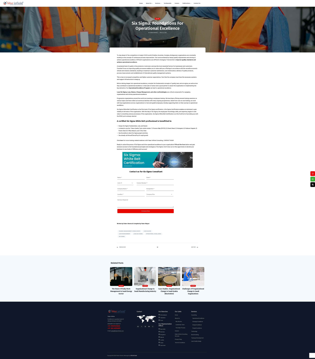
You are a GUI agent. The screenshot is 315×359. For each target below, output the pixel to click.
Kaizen (145, 126)
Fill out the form (180, 144)
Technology (194, 331)
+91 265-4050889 (114, 328)
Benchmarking (195, 334)
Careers (177, 331)
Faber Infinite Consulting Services (181, 335)
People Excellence (197, 328)
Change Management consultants (129, 231)
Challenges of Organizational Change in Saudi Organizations (193, 291)
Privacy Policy (178, 339)
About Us (177, 318)
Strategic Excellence (197, 321)
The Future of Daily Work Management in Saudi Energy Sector (121, 291)
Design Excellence (197, 324)
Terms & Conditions (180, 342)
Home (176, 315)
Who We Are (179, 321)
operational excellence (129, 62)
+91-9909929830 (114, 326)
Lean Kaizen (147, 231)
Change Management (143, 92)
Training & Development (197, 338)
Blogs (157, 18)
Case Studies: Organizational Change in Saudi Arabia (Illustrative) (169, 291)
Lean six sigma (138, 233)
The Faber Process (180, 327)
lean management (124, 233)
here (121, 140)
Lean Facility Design (196, 341)
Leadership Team (180, 324)
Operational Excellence (153, 233)
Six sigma (122, 236)
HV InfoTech (134, 355)
